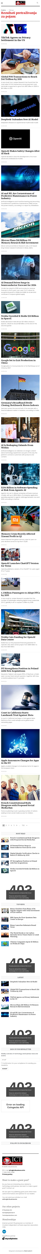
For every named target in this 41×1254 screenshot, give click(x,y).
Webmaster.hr (28, 1251)
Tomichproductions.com (9, 1215)
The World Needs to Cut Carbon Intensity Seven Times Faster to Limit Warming (24, 934)
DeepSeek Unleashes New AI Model (19, 119)
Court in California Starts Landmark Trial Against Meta (17, 713)
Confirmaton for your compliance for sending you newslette (18, 1064)
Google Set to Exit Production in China (18, 361)
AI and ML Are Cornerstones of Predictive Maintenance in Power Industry (19, 196)
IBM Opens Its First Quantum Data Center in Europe (23, 918)
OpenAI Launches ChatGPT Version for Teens (20, 564)
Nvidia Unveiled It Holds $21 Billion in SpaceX (20, 317)
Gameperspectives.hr (8, 1212)
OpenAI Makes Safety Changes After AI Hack (20, 152)
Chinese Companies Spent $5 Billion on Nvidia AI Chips (24, 943)
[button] (2, 3)
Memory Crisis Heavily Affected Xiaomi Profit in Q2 (18, 535)
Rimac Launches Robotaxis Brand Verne (23, 926)
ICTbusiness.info (7, 1210)
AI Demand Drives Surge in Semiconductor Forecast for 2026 (18, 283)
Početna (3, 10)
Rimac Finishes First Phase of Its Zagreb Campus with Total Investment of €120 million (25, 910)
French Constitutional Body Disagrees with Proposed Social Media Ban (17, 805)
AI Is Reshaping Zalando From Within (17, 446)
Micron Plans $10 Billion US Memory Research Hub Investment (19, 241)
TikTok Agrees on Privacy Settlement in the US (16, 39)
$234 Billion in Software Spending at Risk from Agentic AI (19, 488)
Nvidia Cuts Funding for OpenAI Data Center (18, 638)
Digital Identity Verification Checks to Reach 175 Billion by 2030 (24, 854)
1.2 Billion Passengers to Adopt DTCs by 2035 (20, 594)
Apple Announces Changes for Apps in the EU (20, 761)
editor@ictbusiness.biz (9, 1199)
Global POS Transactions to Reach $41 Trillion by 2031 (19, 78)
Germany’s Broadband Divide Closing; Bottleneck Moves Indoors (20, 404)
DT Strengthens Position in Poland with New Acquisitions (19, 669)
